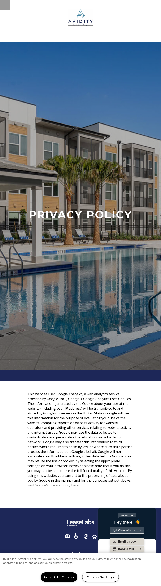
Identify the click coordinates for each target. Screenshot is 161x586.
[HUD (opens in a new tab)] (69, 536)
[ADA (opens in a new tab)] (78, 536)
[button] (5, 5)
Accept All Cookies (59, 577)
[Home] (80, 17)
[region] (80, 569)
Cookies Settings (100, 577)
